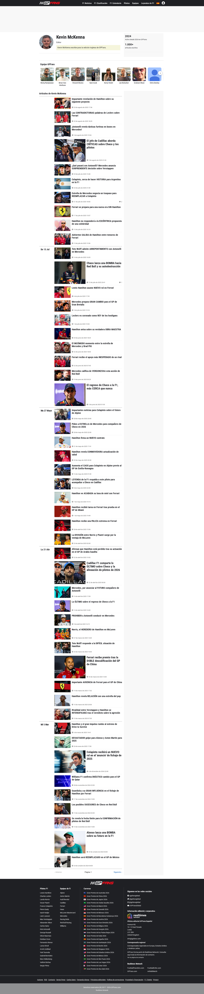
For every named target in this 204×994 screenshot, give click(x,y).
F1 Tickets (148, 980)
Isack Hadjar (44, 913)
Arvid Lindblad (45, 949)
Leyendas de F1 (147, 3)
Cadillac (63, 903)
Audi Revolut (64, 899)
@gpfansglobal (135, 899)
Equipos (135, 3)
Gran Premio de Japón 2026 (97, 899)
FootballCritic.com (154, 968)
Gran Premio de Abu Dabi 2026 (98, 969)
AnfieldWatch (152, 971)
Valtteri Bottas (45, 962)
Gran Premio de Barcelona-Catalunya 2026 (102, 916)
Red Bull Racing (65, 923)
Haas (62, 909)
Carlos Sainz (44, 926)
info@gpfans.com (134, 939)
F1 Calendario (115, 3)
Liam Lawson (45, 916)
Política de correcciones (115, 980)
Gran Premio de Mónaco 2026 (98, 913)
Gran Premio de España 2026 (97, 939)
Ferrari (62, 906)
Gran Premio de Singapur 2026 (98, 949)
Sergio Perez (60, 980)
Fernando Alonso (46, 942)
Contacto (51, 980)
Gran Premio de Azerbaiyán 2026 (99, 942)
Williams (63, 926)
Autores (40, 980)
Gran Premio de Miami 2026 (97, 906)
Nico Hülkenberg (46, 959)
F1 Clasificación (100, 3)
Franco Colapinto (46, 906)
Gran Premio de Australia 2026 (98, 893)
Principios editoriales (98, 980)
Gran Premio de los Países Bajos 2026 (100, 932)
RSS (45, 980)
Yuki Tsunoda (45, 952)
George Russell (45, 932)
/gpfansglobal (134, 896)
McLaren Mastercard (67, 913)
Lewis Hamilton (45, 893)
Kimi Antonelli (45, 929)
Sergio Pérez (44, 966)
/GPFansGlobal (135, 906)
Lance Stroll (44, 946)
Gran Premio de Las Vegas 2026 (98, 962)
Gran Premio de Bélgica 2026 (97, 926)
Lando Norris (45, 899)
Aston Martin (65, 896)
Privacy (156, 980)
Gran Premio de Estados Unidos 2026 (100, 952)
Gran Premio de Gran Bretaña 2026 (100, 923)
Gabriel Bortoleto (46, 956)
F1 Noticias (87, 3)
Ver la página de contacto (135, 957)
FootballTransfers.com (135, 968)
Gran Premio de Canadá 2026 (97, 909)
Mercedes (63, 916)
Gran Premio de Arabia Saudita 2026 (100, 903)
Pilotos (127, 3)
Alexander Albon (46, 923)
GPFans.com (132, 971)
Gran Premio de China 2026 (97, 896)
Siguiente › (118, 872)
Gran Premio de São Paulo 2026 (98, 959)
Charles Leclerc (45, 896)
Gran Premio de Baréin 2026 (97, 946)
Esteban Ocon (45, 939)
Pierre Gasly (44, 909)
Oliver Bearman (45, 936)
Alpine (62, 893)
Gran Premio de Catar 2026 (97, 966)
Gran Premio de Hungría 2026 (97, 929)
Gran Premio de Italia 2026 (96, 936)
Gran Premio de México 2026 (97, 956)
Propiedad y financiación (134, 980)
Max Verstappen (46, 919)
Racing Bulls (64, 919)
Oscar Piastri (44, 903)
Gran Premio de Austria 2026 (97, 919)
